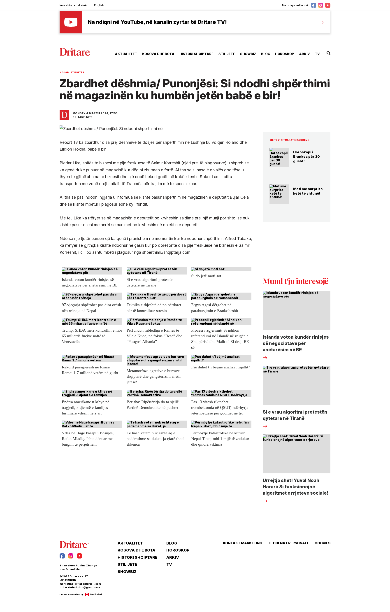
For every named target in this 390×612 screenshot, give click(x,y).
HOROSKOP (284, 54)
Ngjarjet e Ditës (72, 72)
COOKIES (322, 543)
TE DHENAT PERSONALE (288, 543)
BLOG (265, 54)
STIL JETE (226, 54)
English (99, 5)
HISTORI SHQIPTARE (196, 54)
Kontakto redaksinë (73, 5)
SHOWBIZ (248, 54)
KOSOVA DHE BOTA (158, 54)
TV (317, 54)
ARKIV (304, 54)
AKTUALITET (126, 54)
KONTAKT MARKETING (242, 543)
